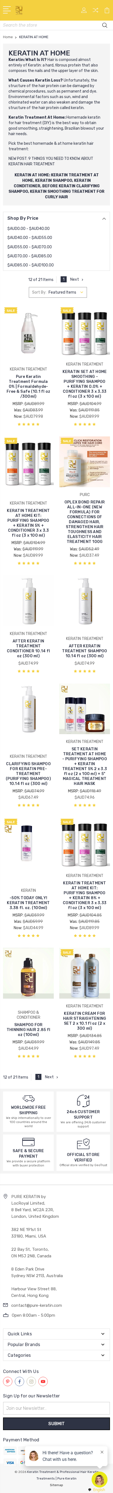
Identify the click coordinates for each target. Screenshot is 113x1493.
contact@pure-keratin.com (36, 1305)
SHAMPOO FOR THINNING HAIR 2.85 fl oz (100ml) (28, 1030)
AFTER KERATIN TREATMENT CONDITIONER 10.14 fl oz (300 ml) (28, 648)
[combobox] (96, 1490)
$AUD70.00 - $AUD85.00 (29, 256)
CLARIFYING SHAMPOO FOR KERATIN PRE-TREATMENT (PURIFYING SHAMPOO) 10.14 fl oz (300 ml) (28, 774)
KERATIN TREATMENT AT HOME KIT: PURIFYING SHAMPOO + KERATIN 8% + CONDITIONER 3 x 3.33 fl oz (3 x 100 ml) (84, 895)
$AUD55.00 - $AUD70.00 (29, 247)
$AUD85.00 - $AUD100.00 (30, 265)
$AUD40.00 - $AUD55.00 (29, 237)
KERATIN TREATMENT (72, 175)
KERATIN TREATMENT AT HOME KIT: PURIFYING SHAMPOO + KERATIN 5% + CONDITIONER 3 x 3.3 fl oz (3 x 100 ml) (28, 523)
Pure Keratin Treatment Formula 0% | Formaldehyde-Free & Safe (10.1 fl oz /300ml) (28, 386)
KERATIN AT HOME (32, 175)
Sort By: (39, 292)
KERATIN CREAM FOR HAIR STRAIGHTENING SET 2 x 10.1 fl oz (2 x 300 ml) (84, 1021)
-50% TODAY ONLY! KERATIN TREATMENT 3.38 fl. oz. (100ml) (28, 903)
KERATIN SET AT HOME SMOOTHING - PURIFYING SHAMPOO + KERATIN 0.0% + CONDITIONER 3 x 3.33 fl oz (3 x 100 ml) (85, 384)
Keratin (16, 59)
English (99, 1489)
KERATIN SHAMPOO (53, 180)
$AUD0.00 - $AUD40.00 (28, 228)
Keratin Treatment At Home (36, 117)
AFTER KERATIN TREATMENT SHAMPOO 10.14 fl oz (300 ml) (84, 651)
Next (74, 279)
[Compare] (95, 12)
